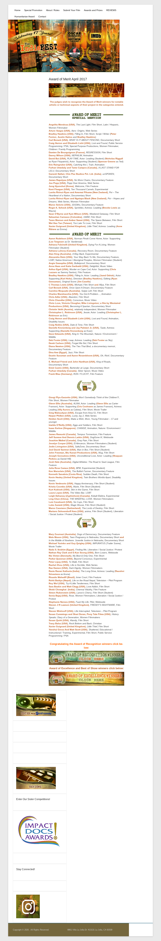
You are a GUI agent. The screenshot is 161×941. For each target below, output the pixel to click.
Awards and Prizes (93, 10)
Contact (42, 16)
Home (17, 10)
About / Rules (52, 10)
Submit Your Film (71, 10)
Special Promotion (33, 10)
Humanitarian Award (24, 16)
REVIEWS (111, 10)
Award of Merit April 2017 (68, 79)
